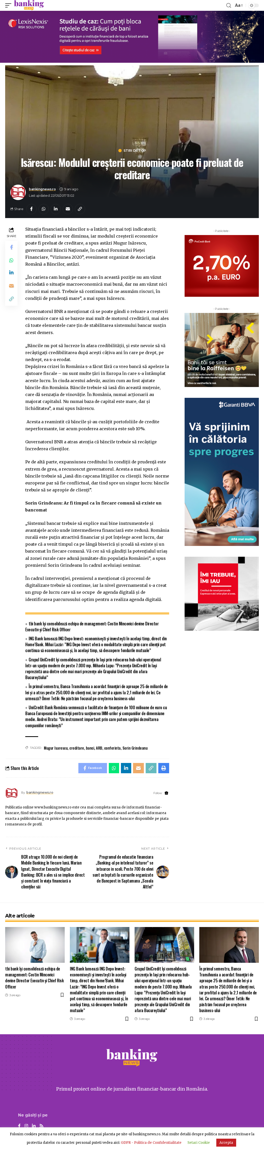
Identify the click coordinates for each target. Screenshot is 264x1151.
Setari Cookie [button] (198, 1142)
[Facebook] (19, 1126)
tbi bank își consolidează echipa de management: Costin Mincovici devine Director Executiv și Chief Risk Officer (92, 627)
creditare (76, 748)
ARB (99, 748)
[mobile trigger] (9, 5)
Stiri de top (134, 150)
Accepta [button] (226, 1142)
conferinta (112, 748)
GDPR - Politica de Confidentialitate (151, 1142)
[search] (228, 6)
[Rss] (41, 1126)
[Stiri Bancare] (29, 5)
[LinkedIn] (34, 1126)
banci (90, 748)
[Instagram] (26, 1126)
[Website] (166, 793)
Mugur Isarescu (56, 748)
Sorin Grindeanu (135, 748)
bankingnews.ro (42, 189)
